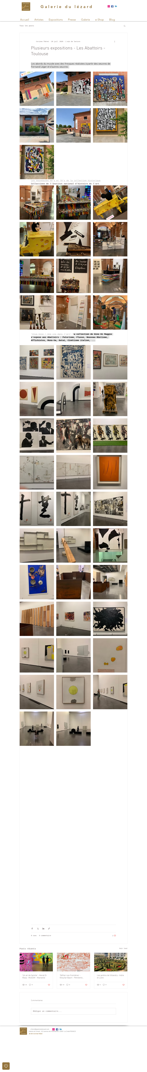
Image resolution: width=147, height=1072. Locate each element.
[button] (124, 26)
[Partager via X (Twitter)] (38, 928)
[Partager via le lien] (49, 928)
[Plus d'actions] (114, 41)
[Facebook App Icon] (112, 6)
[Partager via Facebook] (32, 928)
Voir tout (123, 948)
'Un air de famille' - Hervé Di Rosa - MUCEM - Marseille (34, 976)
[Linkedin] (116, 6)
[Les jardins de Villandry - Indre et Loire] (110, 962)
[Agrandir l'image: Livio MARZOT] (37, 729)
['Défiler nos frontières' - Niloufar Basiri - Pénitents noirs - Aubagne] (73, 962)
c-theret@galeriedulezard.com (39, 1029)
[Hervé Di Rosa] (36, 962)
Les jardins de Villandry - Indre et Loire (110, 976)
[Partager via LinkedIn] (43, 928)
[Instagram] (109, 6)
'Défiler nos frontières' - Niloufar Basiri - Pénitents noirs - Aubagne (71, 976)
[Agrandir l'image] (37, 89)
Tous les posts (27, 26)
